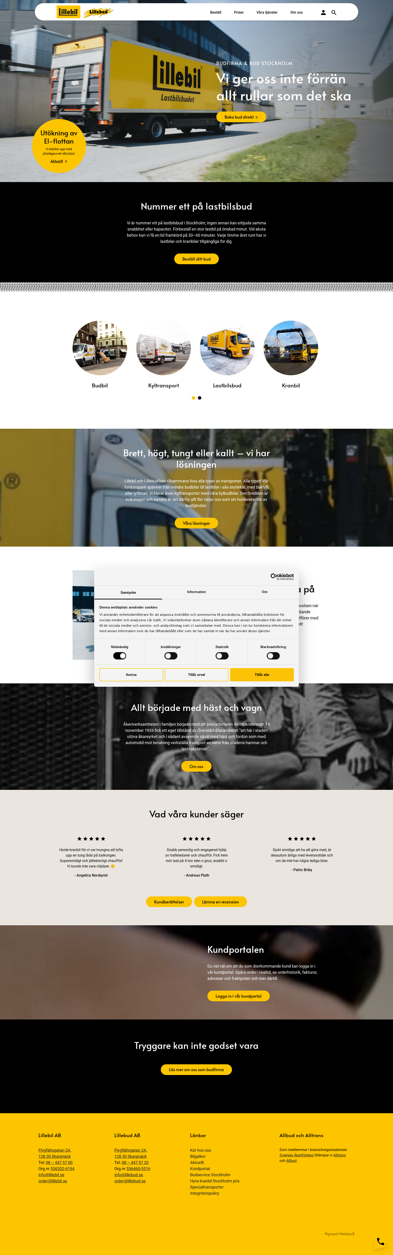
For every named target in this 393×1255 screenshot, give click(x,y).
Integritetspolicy (204, 1193)
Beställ (215, 12)
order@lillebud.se (130, 1181)
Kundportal (200, 1168)
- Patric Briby (301, 870)
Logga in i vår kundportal (239, 996)
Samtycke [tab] (128, 592)
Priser (239, 12)
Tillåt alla (262, 675)
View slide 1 (193, 398)
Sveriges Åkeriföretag (297, 1155)
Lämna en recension (220, 902)
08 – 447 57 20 (135, 1162)
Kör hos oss (200, 1150)
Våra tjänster (267, 12)
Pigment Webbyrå (340, 1233)
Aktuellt (197, 1162)
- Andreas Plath (196, 875)
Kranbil (291, 385)
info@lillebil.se (51, 1174)
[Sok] (333, 12)
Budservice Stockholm (210, 1174)
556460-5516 (138, 1168)
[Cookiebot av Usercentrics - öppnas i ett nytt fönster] (274, 576)
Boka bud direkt (239, 116)
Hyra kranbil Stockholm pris (214, 1181)
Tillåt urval (196, 675)
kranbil (75, 850)
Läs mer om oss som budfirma (196, 1069)
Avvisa (131, 675)
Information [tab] (196, 591)
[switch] (170, 655)
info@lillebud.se (128, 1174)
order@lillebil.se (52, 1181)
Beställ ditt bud (196, 259)
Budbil (100, 385)
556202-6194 (62, 1168)
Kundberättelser (169, 902)
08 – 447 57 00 (59, 1162)
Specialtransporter (207, 1187)
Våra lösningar (196, 523)
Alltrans (339, 1155)
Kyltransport (163, 385)
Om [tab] (264, 591)
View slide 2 (199, 398)
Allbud (291, 1161)
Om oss (296, 12)
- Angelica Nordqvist (91, 875)
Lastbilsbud (227, 385)
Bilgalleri (197, 1156)
